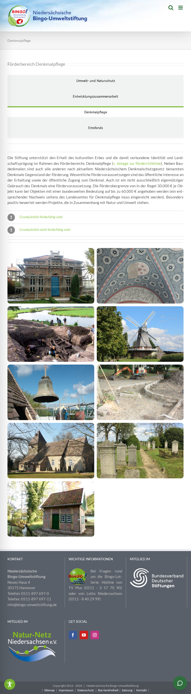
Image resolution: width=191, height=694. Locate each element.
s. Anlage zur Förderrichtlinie (137, 163)
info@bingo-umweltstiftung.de (32, 604)
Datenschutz (85, 690)
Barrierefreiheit (108, 690)
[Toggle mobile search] (170, 7)
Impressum (66, 690)
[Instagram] (95, 635)
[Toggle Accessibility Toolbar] (10, 684)
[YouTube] (84, 635)
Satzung (127, 690)
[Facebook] (73, 635)
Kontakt (141, 690)
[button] (95, 217)
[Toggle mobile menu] (181, 7)
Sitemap (49, 690)
